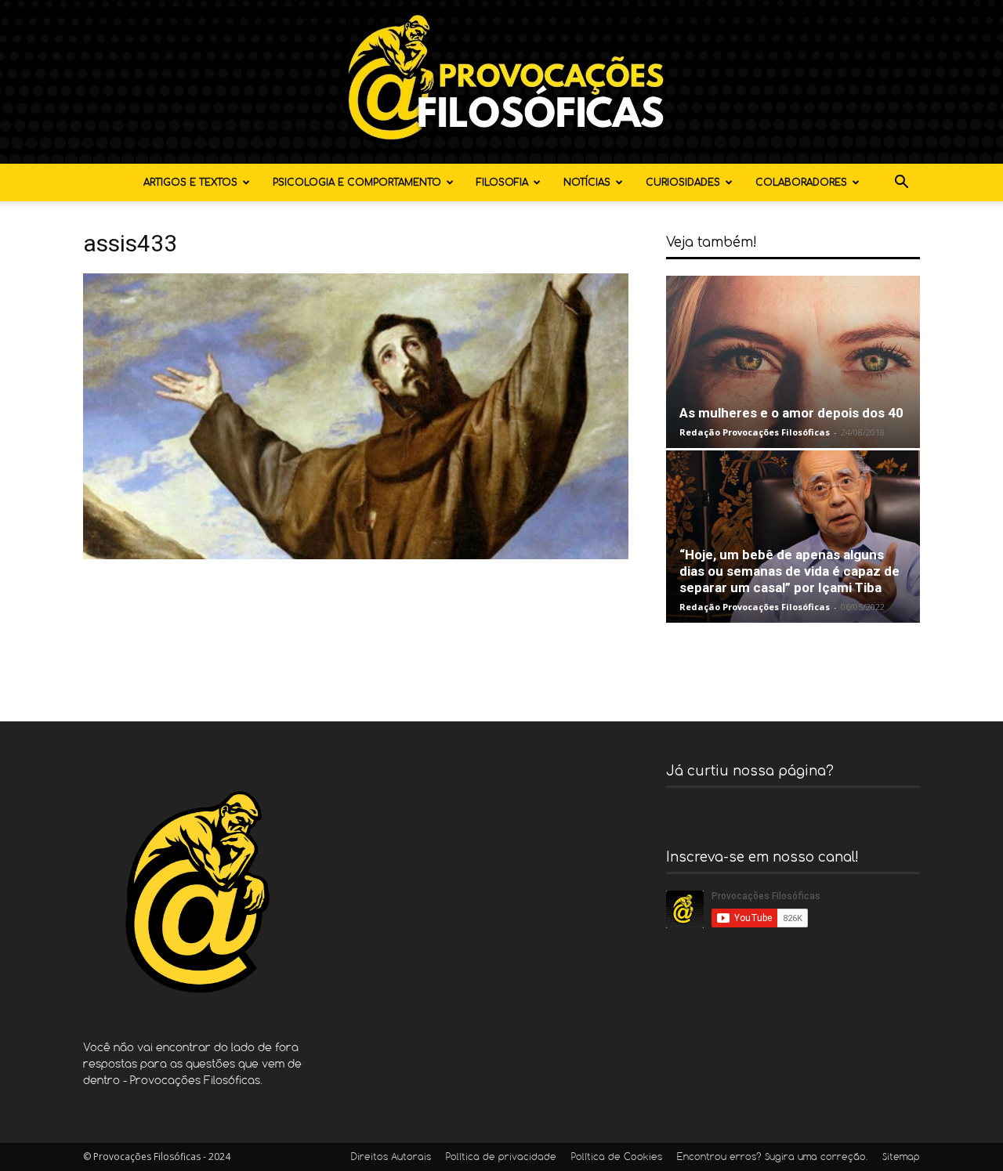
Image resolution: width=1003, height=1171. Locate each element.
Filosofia (502, 182)
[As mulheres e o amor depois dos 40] (793, 362)
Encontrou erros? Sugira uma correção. (772, 1157)
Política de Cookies (616, 1157)
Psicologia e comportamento (357, 182)
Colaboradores (801, 182)
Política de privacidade (501, 1157)
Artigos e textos (190, 182)
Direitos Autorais (391, 1157)
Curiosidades (683, 182)
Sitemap (901, 1157)
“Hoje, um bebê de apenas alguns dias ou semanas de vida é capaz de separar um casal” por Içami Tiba (789, 571)
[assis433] (355, 555)
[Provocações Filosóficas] (501, 82)
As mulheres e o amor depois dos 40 (791, 413)
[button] (901, 183)
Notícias (586, 182)
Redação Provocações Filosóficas (754, 432)
